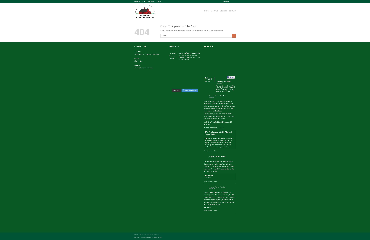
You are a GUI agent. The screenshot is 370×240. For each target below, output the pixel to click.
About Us (214, 11)
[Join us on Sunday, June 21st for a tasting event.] (189, 85)
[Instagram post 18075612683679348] (197, 85)
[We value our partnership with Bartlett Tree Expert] (197, 80)
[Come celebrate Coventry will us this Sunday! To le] (181, 70)
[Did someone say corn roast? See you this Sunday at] (181, 65)
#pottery (206, 128)
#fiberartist (213, 128)
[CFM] (149, 11)
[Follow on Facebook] (231, 1)
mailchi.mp (209, 175)
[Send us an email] (234, 1)
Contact (232, 11)
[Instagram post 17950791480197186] (189, 80)
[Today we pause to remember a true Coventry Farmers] (172, 80)
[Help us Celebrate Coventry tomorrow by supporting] (172, 70)
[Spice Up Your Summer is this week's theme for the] (189, 70)
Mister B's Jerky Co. (221, 195)
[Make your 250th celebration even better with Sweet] (181, 80)
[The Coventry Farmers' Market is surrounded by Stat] (172, 75)
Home (206, 11)
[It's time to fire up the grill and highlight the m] (189, 65)
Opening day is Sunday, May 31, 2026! (147, 1)
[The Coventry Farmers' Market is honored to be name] (197, 70)
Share (215, 150)
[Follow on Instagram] (232, 1)
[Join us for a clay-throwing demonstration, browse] (172, 65)
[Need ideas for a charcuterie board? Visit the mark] (172, 85)
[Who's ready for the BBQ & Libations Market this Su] (181, 85)
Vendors (223, 11)
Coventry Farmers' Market (217, 96)
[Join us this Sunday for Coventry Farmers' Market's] (181, 75)
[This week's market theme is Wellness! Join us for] (189, 75)
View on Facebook (208, 150)
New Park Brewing (217, 202)
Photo (209, 207)
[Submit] (234, 36)
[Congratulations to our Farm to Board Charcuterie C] (197, 75)
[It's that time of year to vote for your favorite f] (197, 65)
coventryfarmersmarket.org (143, 68)
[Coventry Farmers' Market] (209, 79)
